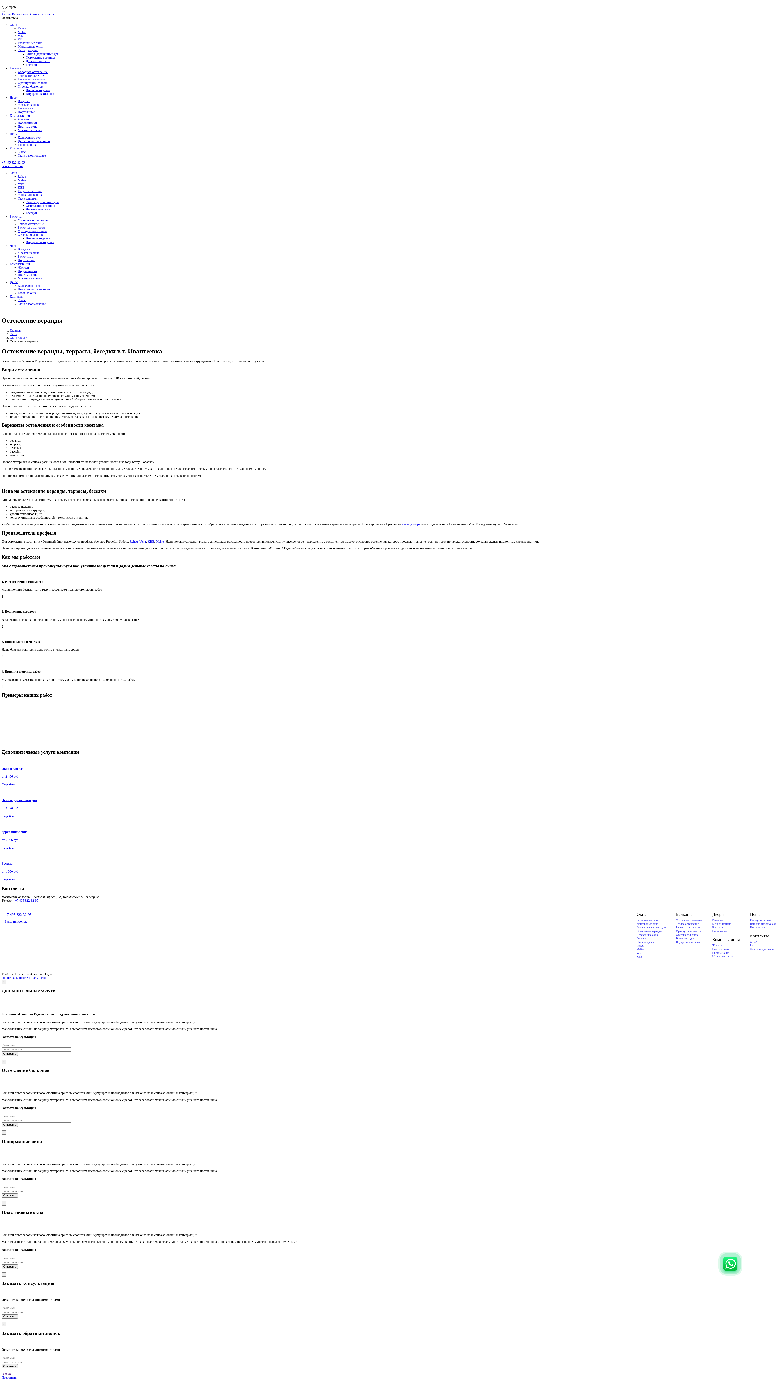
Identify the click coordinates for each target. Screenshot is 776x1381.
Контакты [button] (16, 148)
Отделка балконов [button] (30, 86)
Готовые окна (27, 144)
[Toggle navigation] (3, 11)
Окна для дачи (20, 337)
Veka (21, 35)
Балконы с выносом (31, 79)
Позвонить (9, 1377)
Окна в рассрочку (42, 14)
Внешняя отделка (38, 90)
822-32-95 (13, 162)
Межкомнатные (28, 104)
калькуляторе (411, 524)
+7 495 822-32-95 (26, 900)
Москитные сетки (30, 130)
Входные (24, 101)
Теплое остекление (31, 75)
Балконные (25, 108)
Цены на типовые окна (34, 141)
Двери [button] (14, 97)
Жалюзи (23, 119)
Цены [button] (14, 133)
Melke (22, 32)
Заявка (6, 1374)
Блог (753, 945)
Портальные (26, 112)
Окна (13, 334)
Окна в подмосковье (32, 155)
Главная (15, 330)
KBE (21, 39)
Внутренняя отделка (40, 94)
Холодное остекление (33, 72)
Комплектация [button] (20, 115)
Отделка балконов (687, 934)
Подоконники (27, 123)
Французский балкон (32, 83)
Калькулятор (20, 14)
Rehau (22, 28)
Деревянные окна (38, 61)
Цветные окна (27, 126)
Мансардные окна (30, 46)
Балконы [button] (16, 68)
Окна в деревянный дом (42, 54)
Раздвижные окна (30, 43)
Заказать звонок (12, 166)
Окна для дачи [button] (28, 50)
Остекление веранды (40, 57)
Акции (6, 14)
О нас (22, 152)
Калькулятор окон (30, 137)
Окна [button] (13, 24)
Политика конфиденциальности (24, 977)
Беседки (31, 64)
